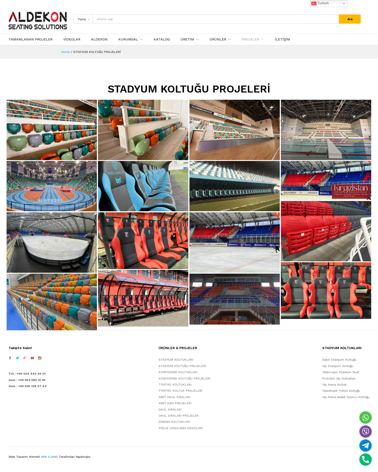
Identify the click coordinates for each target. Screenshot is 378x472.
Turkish (323, 3)
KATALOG (162, 39)
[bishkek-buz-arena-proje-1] (52, 242)
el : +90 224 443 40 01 (28, 373)
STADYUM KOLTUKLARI (176, 359)
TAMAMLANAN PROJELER (30, 39)
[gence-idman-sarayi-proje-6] (143, 130)
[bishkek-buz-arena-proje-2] (234, 242)
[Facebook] (10, 358)
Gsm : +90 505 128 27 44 (28, 386)
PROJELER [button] (250, 39)
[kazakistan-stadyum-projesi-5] (52, 186)
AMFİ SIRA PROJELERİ (175, 403)
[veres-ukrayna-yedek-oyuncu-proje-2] (326, 290)
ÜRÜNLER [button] (218, 39)
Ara (349, 19)
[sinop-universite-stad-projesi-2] (234, 299)
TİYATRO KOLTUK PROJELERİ (180, 390)
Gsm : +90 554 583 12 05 (27, 380)
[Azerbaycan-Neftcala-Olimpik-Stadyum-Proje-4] (52, 302)
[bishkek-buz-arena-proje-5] (326, 231)
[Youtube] (32, 358)
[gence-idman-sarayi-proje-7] (52, 130)
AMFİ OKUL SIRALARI (174, 397)
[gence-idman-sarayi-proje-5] (234, 130)
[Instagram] (40, 358)
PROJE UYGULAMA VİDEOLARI (181, 428)
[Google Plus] (25, 358)
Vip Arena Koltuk (334, 384)
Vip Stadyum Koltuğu (337, 366)
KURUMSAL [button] (128, 39)
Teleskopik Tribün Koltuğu (341, 390)
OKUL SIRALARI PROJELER (178, 415)
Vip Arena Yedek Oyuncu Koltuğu (345, 397)
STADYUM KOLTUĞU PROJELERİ (182, 366)
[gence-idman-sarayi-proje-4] (326, 130)
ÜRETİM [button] (187, 39)
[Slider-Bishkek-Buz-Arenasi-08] (326, 180)
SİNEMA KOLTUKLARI (174, 421)
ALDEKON (99, 39)
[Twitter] (17, 358)
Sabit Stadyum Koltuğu (339, 359)
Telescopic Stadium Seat (340, 372)
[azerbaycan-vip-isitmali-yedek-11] (143, 186)
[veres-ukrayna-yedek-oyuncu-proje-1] (143, 240)
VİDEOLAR (71, 39)
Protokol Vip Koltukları (338, 378)
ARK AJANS (49, 456)
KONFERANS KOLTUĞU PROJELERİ (184, 378)
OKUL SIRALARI (170, 409)
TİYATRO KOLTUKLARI (175, 384)
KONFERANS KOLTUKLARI (178, 372)
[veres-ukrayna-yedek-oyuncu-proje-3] (143, 298)
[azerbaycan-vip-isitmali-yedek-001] (234, 186)
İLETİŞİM (282, 39)
